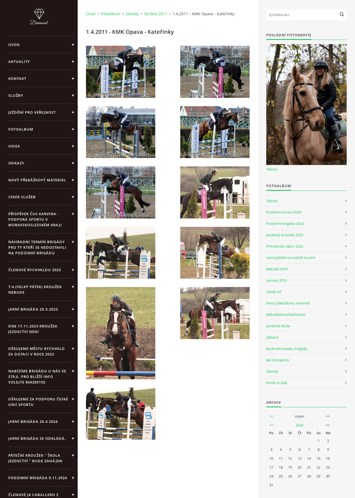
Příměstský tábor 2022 (284, 246)
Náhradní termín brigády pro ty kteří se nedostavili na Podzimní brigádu (37, 247)
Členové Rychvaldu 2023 (34, 269)
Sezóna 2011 (155, 13)
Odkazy (16, 163)
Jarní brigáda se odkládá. (37, 438)
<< (271, 416)
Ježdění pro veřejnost (32, 112)
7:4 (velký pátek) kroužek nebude (35, 289)
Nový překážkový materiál (37, 179)
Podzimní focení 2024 (283, 212)
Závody (132, 13)
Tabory (272, 169)
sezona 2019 (276, 280)
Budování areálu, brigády (286, 348)
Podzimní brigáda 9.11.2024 (37, 477)
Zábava (272, 337)
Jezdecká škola (278, 325)
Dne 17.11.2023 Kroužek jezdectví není (32, 329)
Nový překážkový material (288, 303)
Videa (14, 146)
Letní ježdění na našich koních (290, 257)
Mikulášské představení (285, 314)
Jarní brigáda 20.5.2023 (33, 309)
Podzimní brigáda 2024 (285, 223)
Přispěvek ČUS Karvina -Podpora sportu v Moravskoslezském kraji (35, 219)
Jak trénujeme (277, 359)
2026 (299, 425)
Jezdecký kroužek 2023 (284, 234)
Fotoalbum (20, 129)
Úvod (14, 44)
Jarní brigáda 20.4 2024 (33, 421)
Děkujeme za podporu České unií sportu (38, 402)
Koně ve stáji (276, 382)
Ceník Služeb (22, 196)
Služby (15, 95)
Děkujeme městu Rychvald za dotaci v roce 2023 (36, 351)
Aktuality (19, 61)
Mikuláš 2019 (277, 268)
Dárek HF (274, 291)
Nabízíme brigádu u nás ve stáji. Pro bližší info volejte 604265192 (37, 377)
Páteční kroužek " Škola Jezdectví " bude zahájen (35, 458)
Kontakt (17, 78)
